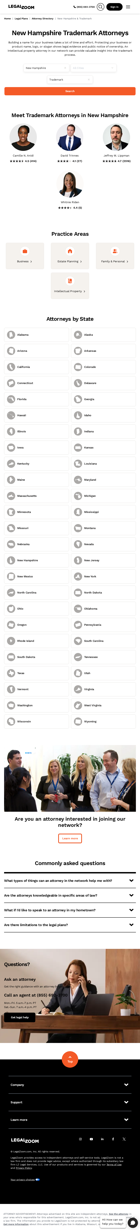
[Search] (100, 7)
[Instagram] (82, 1141)
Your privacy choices (23, 1179)
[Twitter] (126, 1141)
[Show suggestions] (113, 68)
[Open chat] (133, 1223)
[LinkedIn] (104, 1141)
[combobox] (46, 68)
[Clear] (66, 68)
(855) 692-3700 (86, 6)
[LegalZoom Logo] (21, 7)
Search (70, 91)
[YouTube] (93, 1141)
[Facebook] (115, 1141)
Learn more (70, 838)
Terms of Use (114, 1164)
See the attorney (118, 1214)
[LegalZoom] (25, 1141)
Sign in (114, 6)
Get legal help (20, 1017)
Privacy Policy (24, 1168)
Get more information (16, 1224)
